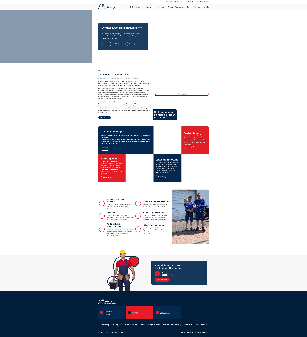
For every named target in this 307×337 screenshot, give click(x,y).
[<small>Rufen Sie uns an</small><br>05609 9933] (157, 273)
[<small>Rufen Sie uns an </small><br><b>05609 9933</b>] (129, 312)
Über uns (197, 7)
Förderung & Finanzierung (172, 325)
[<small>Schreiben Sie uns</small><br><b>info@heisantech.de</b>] (157, 312)
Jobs (187, 7)
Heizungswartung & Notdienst (150, 325)
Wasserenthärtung (166, 7)
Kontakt (206, 7)
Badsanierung (135, 7)
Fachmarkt (179, 7)
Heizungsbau (149, 7)
